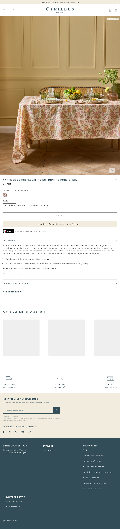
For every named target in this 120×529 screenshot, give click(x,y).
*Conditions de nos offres (95, 467)
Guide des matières (12, 501)
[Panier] (116, 10)
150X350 (44, 205)
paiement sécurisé (59, 386)
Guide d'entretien (11, 507)
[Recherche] (13, 10)
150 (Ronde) (10, 205)
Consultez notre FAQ (13, 450)
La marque (48, 450)
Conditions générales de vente (97, 472)
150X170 (22, 205)
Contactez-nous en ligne (14, 453)
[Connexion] (110, 10)
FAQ (85, 450)
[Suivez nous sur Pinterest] (16, 432)
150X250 (33, 205)
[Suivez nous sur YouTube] (23, 432)
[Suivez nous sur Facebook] (3, 432)
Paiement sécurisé (92, 461)
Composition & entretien (15, 284)
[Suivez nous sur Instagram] (10, 432)
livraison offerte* (9, 386)
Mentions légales (91, 478)
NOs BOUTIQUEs (110, 386)
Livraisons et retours (93, 455)
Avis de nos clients (13, 292)
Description (9, 240)
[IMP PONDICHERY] (5, 195)
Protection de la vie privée (95, 483)
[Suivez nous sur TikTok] (30, 432)
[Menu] (4, 10)
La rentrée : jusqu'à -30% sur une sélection (60, 2)
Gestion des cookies (93, 489)
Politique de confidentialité (17, 420)
